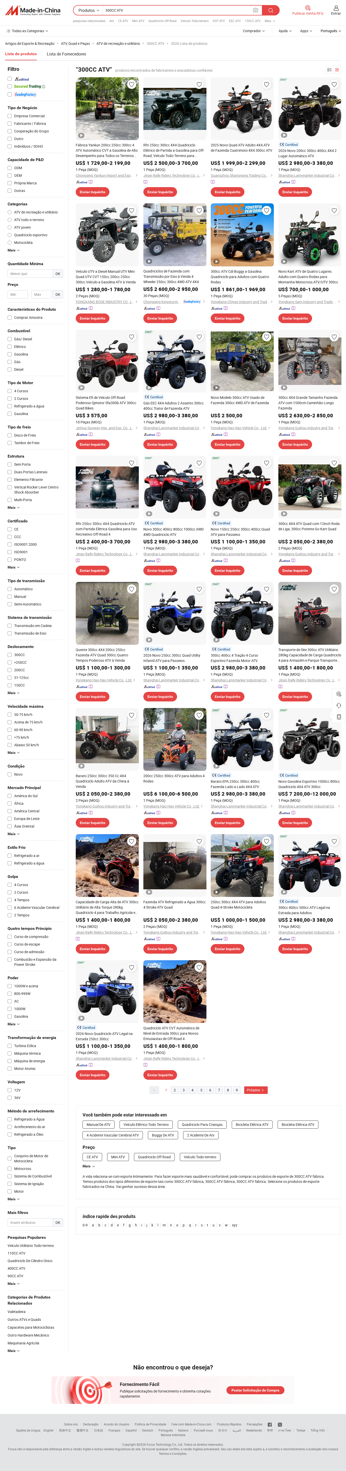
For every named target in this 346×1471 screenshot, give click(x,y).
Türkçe (300, 1430)
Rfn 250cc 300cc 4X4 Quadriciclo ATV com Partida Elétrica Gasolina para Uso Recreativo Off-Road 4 (106, 529)
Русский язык (203, 1430)
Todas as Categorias (28, 30)
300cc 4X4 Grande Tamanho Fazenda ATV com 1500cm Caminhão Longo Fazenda (308, 402)
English (49, 1430)
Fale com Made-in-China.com (191, 1424)
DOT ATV (219, 21)
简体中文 (65, 1430)
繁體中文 (82, 1430)
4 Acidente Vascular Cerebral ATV (113, 1135)
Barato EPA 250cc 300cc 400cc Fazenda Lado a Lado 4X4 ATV (235, 784)
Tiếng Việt (318, 1430)
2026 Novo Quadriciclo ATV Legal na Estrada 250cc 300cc (104, 1036)
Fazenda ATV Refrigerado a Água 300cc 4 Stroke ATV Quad (174, 904)
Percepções (254, 1424)
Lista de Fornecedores (66, 54)
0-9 (85, 1225)
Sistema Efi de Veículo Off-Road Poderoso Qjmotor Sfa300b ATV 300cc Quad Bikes (106, 402)
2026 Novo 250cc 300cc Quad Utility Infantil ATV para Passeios (171, 658)
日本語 (98, 1430)
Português (166, 1430)
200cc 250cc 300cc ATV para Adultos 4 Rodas (174, 778)
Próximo (254, 1090)
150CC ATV (253, 21)
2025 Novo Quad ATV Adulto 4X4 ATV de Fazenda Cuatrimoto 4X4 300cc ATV (241, 148)
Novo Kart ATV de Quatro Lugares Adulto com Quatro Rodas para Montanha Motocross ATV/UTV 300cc (308, 276)
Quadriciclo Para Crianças (202, 1124)
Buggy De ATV (163, 1135)
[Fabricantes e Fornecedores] (32, 10)
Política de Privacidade (150, 1424)
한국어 (222, 1430)
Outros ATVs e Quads (24, 1319)
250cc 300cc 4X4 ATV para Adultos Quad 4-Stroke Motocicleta (238, 904)
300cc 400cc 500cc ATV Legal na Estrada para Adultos (304, 910)
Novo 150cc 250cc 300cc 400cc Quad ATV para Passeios (240, 532)
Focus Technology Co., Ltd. (165, 1444)
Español (131, 1430)
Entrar (336, 13)
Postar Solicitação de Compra (255, 1390)
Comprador (252, 30)
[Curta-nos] (270, 1424)
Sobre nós (71, 1424)
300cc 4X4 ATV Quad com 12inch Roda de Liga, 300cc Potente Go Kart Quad (309, 526)
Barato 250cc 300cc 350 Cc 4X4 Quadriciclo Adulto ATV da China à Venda (102, 781)
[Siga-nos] (280, 1424)
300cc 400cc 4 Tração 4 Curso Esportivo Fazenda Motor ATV (234, 658)
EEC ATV (235, 21)
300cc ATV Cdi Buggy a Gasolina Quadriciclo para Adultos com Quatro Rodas (240, 276)
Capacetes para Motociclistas (31, 1327)
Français (114, 1430)
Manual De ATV (98, 1124)
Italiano (183, 1430)
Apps (304, 30)
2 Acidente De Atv (201, 1135)
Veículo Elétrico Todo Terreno (146, 1124)
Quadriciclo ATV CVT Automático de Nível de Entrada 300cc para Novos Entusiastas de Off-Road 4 (171, 1033)
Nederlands (254, 1430)
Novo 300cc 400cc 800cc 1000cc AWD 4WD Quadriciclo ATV (173, 532)
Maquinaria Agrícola (23, 1343)
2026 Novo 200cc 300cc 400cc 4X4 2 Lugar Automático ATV (307, 153)
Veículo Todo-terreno (195, 21)
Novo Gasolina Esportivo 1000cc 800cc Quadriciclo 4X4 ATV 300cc (309, 784)
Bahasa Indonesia (173, 1435)
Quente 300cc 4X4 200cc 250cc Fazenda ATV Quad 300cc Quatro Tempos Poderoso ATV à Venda (102, 655)
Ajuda (283, 30)
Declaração (91, 1424)
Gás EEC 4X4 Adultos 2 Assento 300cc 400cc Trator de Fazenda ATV (173, 406)
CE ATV (123, 21)
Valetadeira (17, 1311)
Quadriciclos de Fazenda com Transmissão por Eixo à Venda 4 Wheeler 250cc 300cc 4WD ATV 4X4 (171, 276)
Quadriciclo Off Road (162, 21)
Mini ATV (138, 21)
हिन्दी (270, 1430)
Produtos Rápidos (229, 1424)
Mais (86, 1166)
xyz (234, 1225)
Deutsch (147, 1430)
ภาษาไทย (284, 1430)
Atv (111, 21)
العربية (237, 1430)
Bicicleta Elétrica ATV (252, 1124)
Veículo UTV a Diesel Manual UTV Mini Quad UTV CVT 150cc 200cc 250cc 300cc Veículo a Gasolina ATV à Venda (106, 276)
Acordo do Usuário (116, 1424)
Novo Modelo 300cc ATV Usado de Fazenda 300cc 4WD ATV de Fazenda (240, 400)
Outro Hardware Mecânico (28, 1335)
